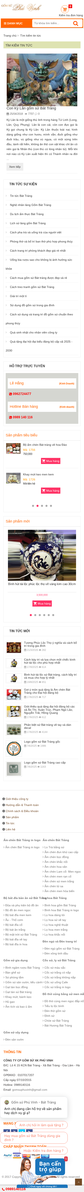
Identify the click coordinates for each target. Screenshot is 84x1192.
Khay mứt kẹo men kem (38, 474)
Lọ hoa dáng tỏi (54, 915)
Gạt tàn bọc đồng (16, 987)
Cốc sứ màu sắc (54, 967)
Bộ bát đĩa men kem (17, 915)
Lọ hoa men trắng (55, 929)
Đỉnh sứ (49, 1015)
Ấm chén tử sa (53, 886)
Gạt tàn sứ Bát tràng (18, 992)
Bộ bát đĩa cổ (13, 924)
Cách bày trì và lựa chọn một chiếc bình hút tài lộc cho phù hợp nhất (49, 661)
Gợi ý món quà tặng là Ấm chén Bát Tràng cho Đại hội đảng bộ (47, 691)
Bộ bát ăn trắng (14, 929)
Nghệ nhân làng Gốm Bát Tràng (30, 205)
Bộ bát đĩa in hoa (15, 944)
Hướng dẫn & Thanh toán (22, 805)
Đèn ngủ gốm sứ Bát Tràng (62, 948)
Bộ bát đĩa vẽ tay (15, 939)
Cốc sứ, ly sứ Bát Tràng (59, 960)
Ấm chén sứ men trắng (59, 881)
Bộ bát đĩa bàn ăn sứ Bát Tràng (25, 898)
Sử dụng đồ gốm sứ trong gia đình (32, 305)
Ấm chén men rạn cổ (57, 876)
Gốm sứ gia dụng (15, 960)
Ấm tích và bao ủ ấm (18, 1006)
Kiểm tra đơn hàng (71, 15)
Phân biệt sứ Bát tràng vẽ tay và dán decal (47, 726)
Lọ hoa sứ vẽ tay (55, 920)
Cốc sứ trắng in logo (57, 987)
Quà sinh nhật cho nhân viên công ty (33, 332)
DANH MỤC (14, 23)
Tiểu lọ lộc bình (54, 1006)
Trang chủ (10, 35)
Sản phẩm (12, 817)
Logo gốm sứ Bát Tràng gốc (42, 741)
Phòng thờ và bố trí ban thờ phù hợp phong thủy (41, 241)
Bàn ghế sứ (12, 972)
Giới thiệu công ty (17, 798)
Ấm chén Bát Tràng (56, 840)
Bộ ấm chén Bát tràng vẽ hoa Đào (45, 444)
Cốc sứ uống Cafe (56, 982)
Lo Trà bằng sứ (54, 847)
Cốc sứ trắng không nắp (60, 977)
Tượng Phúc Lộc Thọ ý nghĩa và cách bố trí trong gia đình (50, 644)
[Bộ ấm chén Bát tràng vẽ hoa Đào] (13, 448)
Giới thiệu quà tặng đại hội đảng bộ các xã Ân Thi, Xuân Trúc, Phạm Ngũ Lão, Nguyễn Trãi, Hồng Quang (49, 709)
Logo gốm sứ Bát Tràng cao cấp (45, 762)
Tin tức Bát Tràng (21, 195)
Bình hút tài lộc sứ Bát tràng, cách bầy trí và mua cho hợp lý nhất (50, 676)
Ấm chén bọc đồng (56, 857)
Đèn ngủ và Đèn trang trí (60, 941)
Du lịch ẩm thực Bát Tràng (27, 214)
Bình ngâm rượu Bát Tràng (22, 967)
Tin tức (10, 823)
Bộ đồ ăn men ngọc (17, 910)
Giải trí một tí (18, 296)
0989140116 (16, 1189)
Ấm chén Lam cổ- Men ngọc (62, 871)
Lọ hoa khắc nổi (54, 934)
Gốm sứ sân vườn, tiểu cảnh (23, 982)
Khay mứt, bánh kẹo (17, 996)
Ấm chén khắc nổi (55, 861)
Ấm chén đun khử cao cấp (61, 852)
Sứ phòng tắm (14, 977)
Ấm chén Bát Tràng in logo (22, 840)
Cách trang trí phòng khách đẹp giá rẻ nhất (38, 250)
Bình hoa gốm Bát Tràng (60, 905)
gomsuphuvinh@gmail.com (29, 1089)
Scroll (78, 1182)
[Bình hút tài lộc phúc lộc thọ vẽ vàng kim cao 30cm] (42, 555)
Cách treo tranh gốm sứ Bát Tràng (32, 287)
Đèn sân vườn (14, 1039)
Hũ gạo (9, 1001)
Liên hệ (10, 829)
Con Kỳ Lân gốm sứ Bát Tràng (31, 108)
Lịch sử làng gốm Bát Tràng (28, 223)
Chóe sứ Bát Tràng (56, 1020)
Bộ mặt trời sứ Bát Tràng (20, 934)
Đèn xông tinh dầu (56, 953)
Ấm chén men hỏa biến (59, 891)
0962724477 (21, 394)
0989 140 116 (22, 417)
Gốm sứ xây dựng (16, 1032)
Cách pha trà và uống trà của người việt (35, 232)
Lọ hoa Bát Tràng (55, 898)
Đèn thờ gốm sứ (54, 1010)
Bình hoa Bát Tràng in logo (61, 910)
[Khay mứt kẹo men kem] (13, 478)
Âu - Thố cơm (13, 920)
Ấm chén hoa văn (55, 866)
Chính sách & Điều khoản (22, 811)
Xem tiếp (15, 166)
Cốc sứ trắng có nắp (57, 972)
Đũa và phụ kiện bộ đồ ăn (21, 905)
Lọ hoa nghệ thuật (56, 924)
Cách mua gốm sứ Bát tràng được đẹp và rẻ (38, 277)
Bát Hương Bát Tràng (58, 1025)
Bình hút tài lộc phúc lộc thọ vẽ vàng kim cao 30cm (42, 584)
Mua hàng (52, 461)
